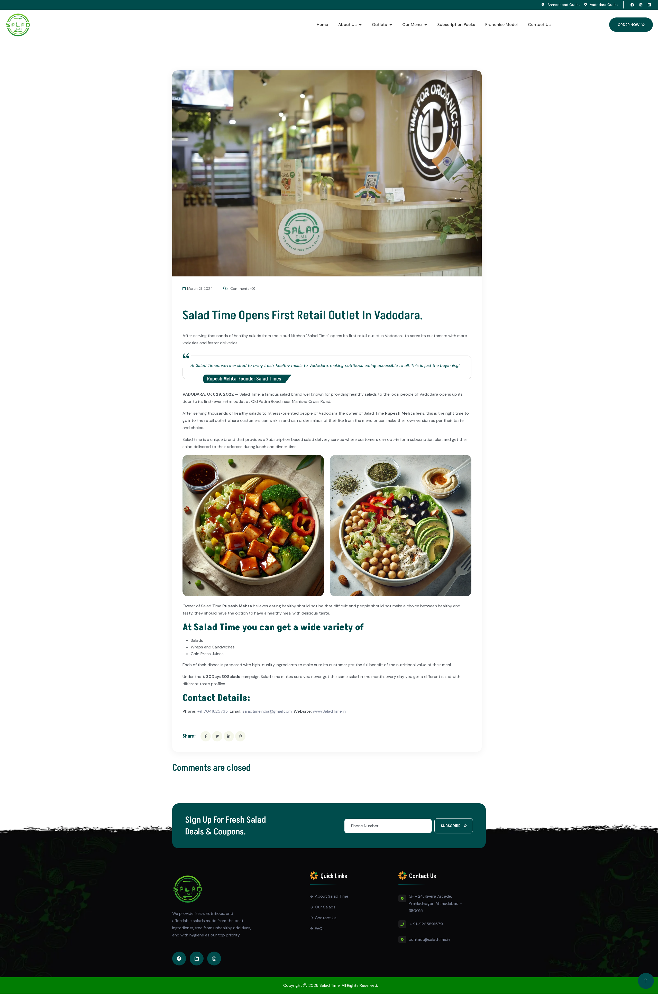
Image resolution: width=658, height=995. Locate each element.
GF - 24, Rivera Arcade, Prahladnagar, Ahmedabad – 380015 (435, 903)
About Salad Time (331, 896)
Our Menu (412, 24)
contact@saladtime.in (429, 939)
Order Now (628, 24)
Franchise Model (501, 24)
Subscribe (451, 825)
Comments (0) (242, 288)
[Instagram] (640, 4)
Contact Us (539, 24)
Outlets (379, 24)
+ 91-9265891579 (426, 924)
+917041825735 (212, 711)
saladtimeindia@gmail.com (266, 711)
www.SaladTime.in (329, 711)
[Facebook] (632, 4)
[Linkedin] (649, 4)
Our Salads (325, 907)
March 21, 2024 (200, 288)
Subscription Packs (456, 24)
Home (322, 24)
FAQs (320, 928)
